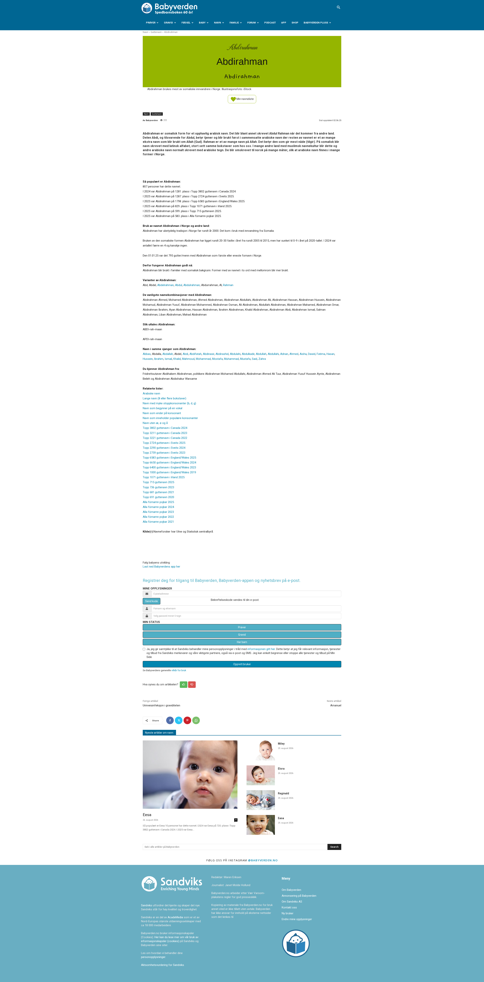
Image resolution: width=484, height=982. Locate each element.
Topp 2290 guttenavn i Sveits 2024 (164, 447)
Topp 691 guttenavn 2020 (158, 497)
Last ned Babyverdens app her (161, 566)
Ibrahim (158, 359)
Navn (217, 22)
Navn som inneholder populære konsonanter (170, 418)
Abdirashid (222, 354)
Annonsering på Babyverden (299, 895)
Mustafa (245, 359)
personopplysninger (153, 957)
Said (254, 359)
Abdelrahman (165, 285)
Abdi (185, 354)
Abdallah (167, 354)
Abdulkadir (248, 354)
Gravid (168, 22)
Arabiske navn (151, 393)
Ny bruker (287, 913)
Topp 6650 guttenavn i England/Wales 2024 (169, 462)
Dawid (311, 354)
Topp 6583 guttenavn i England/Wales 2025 (169, 457)
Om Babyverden (291, 890)
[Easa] (261, 825)
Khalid (177, 359)
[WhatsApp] (196, 720)
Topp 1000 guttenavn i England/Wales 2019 (169, 472)
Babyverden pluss (316, 22)
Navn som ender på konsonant (162, 413)
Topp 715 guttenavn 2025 (158, 482)
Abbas (147, 354)
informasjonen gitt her (261, 649)
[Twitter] (178, 720)
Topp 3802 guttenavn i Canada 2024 (165, 428)
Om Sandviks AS (292, 901)
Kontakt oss (289, 907)
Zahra (262, 359)
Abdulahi (235, 354)
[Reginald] (261, 800)
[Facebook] (170, 720)
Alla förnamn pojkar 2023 (158, 512)
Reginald (283, 793)
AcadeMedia (176, 917)
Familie (234, 22)
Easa (281, 818)
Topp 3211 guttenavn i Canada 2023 (165, 433)
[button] (338, 8)
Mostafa (217, 359)
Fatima (321, 354)
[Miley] (261, 750)
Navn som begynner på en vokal (162, 408)
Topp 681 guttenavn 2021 (158, 492)
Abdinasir (208, 354)
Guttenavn (156, 32)
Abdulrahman (191, 285)
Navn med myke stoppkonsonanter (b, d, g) (169, 403)
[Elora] (261, 775)
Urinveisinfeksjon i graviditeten (161, 705)
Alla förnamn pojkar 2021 (158, 521)
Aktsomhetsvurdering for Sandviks (162, 965)
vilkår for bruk (178, 670)
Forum (251, 22)
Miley (281, 743)
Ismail (168, 359)
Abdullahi (273, 354)
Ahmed (293, 354)
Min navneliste (245, 98)
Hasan (330, 354)
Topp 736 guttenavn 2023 (158, 487)
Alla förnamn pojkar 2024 (158, 507)
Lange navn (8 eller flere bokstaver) (164, 398)
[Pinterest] (187, 720)
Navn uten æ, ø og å (155, 423)
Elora (281, 768)
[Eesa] (190, 774)
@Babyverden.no (263, 860)
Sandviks (146, 905)
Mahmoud (188, 359)
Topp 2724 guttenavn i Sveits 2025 (164, 443)
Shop (295, 22)
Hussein (148, 359)
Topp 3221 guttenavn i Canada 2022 (165, 438)
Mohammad (203, 359)
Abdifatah (195, 354)
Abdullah (261, 354)
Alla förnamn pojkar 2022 (158, 517)
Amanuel (335, 705)
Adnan (284, 354)
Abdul (178, 285)
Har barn (242, 642)
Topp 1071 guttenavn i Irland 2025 (164, 477)
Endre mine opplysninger (297, 919)
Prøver (150, 22)
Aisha (303, 354)
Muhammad (231, 359)
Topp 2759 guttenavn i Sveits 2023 (164, 452)
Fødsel (186, 22)
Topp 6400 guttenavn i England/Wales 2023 (169, 467)
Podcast (270, 22)
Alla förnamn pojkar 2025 (158, 502)
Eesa (147, 815)
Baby (202, 22)
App (283, 22)
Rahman (228, 285)
